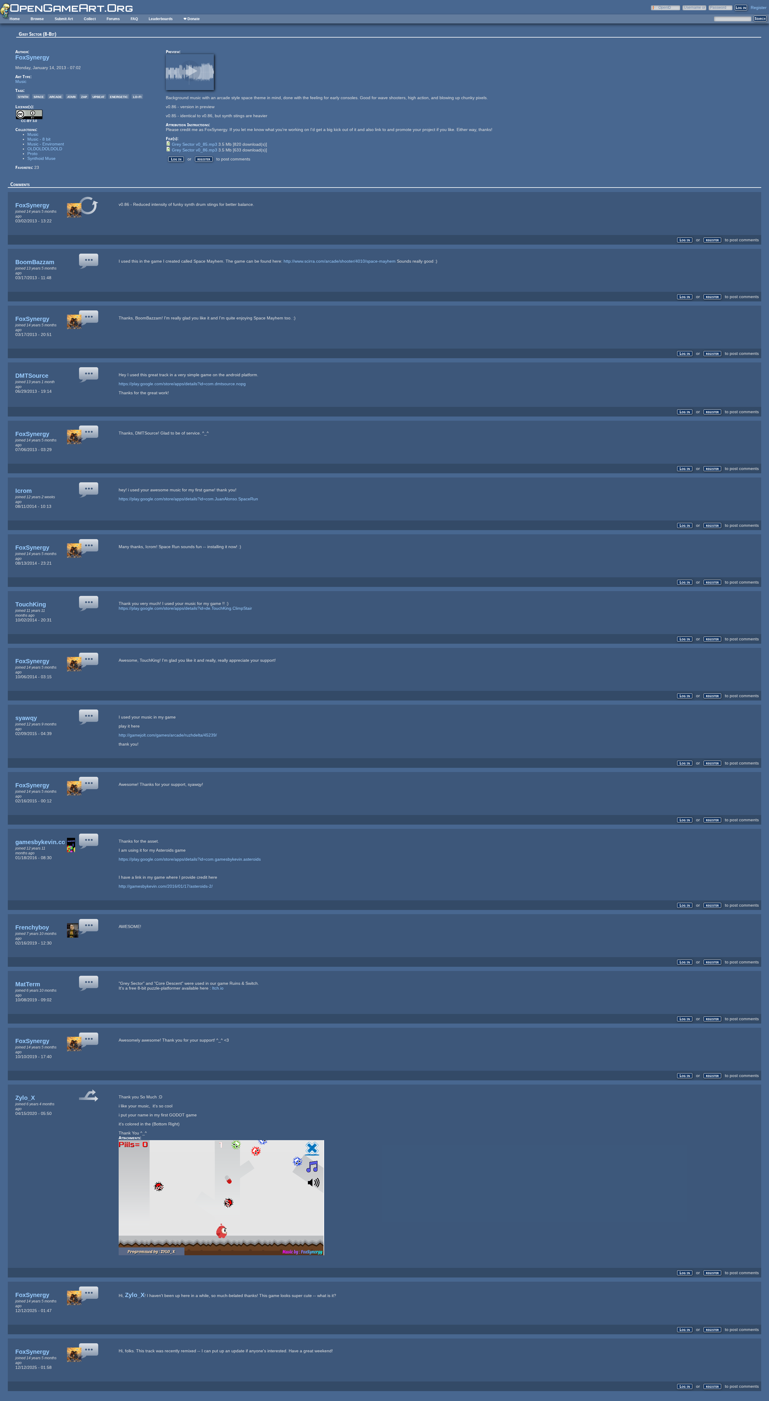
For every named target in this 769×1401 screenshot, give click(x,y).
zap (84, 96)
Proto (32, 153)
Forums (113, 19)
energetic (119, 96)
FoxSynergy (32, 57)
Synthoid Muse (41, 158)
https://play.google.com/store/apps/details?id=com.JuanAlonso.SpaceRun (188, 498)
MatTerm (27, 984)
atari (71, 96)
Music (20, 81)
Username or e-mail (694, 7)
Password (718, 7)
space (39, 96)
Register (759, 7)
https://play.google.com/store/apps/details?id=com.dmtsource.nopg (182, 383)
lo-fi (137, 96)
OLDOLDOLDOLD (44, 148)
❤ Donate (192, 19)
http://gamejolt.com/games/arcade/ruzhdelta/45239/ (168, 735)
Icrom (23, 490)
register (203, 159)
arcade (55, 96)
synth (23, 96)
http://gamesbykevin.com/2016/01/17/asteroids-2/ (166, 886)
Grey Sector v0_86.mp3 (194, 150)
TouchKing (30, 604)
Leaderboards (161, 19)
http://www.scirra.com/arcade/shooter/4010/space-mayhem (340, 261)
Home (15, 19)
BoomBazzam (34, 262)
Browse (37, 19)
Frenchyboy (32, 927)
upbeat (99, 96)
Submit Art (64, 19)
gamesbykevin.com (43, 842)
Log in (176, 159)
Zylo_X (25, 1097)
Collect (90, 19)
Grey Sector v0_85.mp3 (194, 144)
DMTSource (31, 375)
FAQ (134, 19)
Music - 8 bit (38, 139)
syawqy (26, 718)
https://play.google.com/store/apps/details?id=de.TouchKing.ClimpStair (185, 608)
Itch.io (217, 988)
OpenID (664, 7)
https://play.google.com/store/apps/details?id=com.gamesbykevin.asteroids (190, 859)
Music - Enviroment (45, 144)
